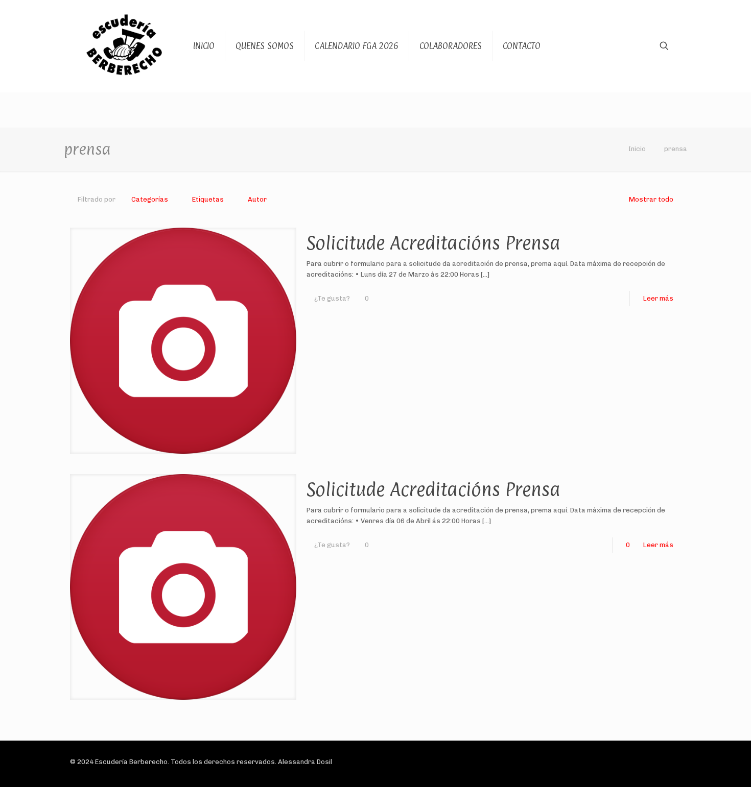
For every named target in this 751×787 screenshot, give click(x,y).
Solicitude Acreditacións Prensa (433, 243)
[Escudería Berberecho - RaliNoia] (124, 46)
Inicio (637, 149)
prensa (675, 149)
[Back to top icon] (670, 762)
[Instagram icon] (635, 761)
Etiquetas (208, 199)
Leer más (658, 298)
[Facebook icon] (613, 761)
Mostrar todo (651, 199)
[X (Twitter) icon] (624, 761)
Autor (257, 199)
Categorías (149, 199)
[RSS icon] (645, 761)
